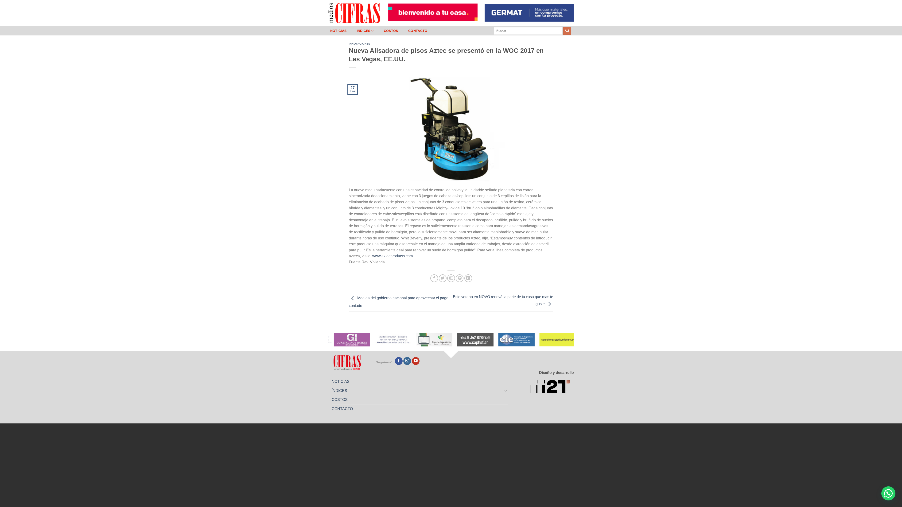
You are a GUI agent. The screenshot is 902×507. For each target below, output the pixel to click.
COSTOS (391, 31)
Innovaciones (359, 43)
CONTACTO (417, 31)
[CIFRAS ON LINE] (354, 13)
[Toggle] (506, 390)
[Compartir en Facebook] (434, 278)
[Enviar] (567, 31)
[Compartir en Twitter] (443, 278)
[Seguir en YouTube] (416, 361)
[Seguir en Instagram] (407, 361)
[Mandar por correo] (451, 278)
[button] (888, 493)
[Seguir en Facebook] (399, 361)
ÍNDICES (363, 31)
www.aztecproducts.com (392, 256)
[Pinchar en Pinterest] (459, 278)
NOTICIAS (338, 31)
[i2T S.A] (552, 387)
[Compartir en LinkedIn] (468, 278)
